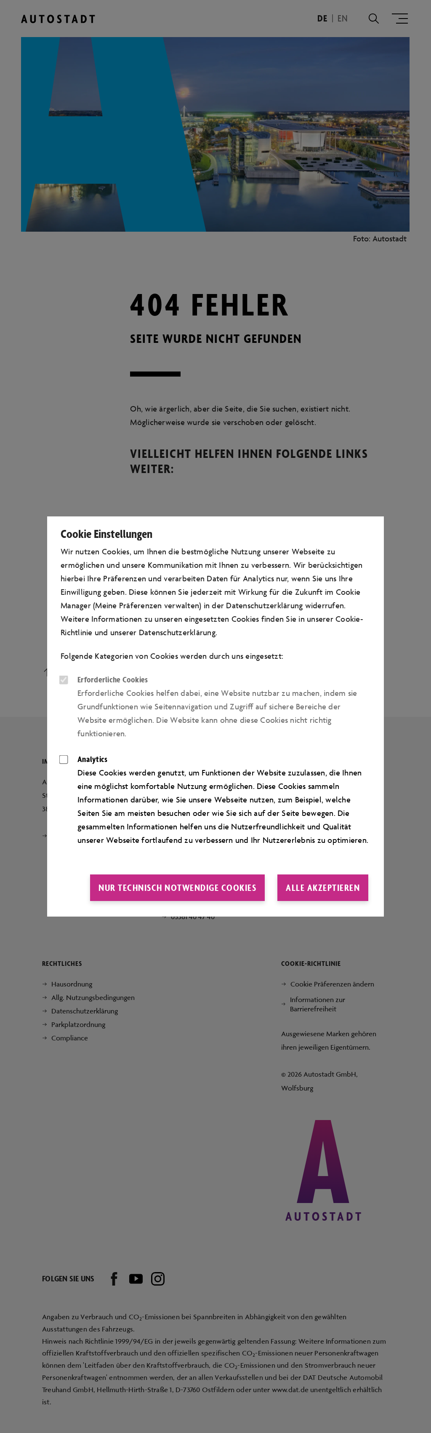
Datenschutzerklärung (177, 632)
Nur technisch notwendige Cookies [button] (177, 887)
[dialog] (215, 716)
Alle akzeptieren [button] (323, 887)
